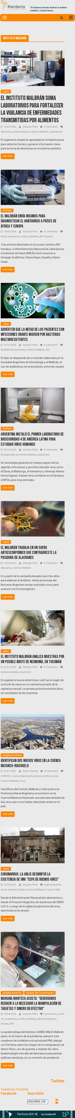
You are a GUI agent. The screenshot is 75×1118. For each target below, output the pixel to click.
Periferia (7, 210)
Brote (4, 236)
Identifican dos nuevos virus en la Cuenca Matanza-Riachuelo (31, 763)
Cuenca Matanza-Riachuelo (26, 776)
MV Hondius (46, 236)
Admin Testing (31, 771)
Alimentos (6, 131)
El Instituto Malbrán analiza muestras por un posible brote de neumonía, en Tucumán (32, 659)
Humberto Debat (16, 889)
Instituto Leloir (50, 776)
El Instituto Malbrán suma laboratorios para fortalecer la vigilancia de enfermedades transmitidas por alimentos (32, 109)
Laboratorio (43, 454)
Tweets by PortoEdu (14, 1089)
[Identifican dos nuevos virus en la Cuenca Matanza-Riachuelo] (33, 716)
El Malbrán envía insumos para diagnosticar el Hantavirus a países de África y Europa (28, 221)
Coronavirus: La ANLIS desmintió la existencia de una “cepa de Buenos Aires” (30, 877)
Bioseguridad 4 (9, 454)
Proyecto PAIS (52, 889)
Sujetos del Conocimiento (40, 993)
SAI (47, 349)
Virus (23, 781)
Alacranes (6, 568)
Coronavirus (50, 1014)
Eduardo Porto (30, 126)
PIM (12, 1023)
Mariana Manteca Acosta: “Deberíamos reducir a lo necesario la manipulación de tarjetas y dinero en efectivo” (31, 1003)
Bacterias (20, 349)
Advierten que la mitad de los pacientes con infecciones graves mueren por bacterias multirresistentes (32, 334)
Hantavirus (13, 236)
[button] (49, 1114)
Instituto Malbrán (39, 131)
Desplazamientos (12, 755)
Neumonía (25, 672)
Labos (6, 91)
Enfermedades (21, 131)
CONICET (5, 776)
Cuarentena (11, 1019)
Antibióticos (7, 349)
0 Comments (50, 126)
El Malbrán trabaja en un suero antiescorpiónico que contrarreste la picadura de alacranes (29, 552)
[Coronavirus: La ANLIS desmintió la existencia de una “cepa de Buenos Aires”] (33, 830)
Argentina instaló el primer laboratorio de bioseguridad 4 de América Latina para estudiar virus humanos (32, 439)
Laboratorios (56, 131)
